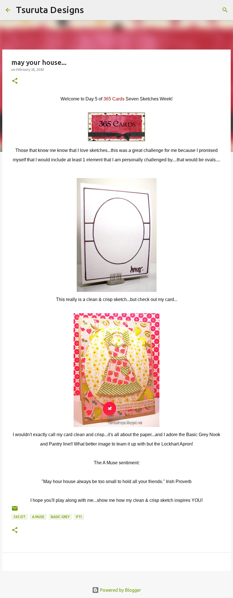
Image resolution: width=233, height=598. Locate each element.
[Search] (91, 10)
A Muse (38, 517)
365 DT (20, 517)
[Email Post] (14, 510)
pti (79, 517)
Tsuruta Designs (50, 10)
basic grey (60, 517)
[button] (14, 81)
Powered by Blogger (120, 590)
